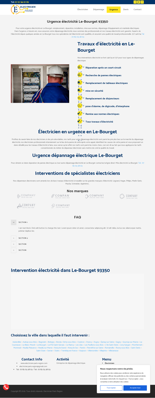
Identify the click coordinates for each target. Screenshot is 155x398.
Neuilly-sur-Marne (45, 347)
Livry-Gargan (125, 345)
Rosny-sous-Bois (122, 347)
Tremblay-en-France (69, 350)
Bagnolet (42, 342)
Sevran (50, 350)
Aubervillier (17, 342)
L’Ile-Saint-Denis (111, 345)
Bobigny (51, 342)
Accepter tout (135, 388)
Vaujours (82, 350)
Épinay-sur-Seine (107, 342)
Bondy (58, 342)
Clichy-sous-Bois (69, 342)
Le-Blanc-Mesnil (28, 345)
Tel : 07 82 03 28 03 (24, 369)
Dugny (96, 342)
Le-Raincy (70, 345)
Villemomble (93, 350)
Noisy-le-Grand (60, 347)
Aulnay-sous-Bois (30, 342)
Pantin (82, 347)
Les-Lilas (79, 345)
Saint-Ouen (40, 350)
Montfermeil (137, 345)
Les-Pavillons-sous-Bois (94, 345)
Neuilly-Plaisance (29, 347)
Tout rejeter (111, 388)
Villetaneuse (113, 350)
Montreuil (17, 347)
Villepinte (103, 350)
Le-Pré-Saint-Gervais (56, 345)
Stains (56, 350)
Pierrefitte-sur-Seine (95, 347)
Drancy (89, 342)
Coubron (81, 342)
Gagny (118, 342)
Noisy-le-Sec (73, 347)
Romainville (109, 347)
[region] (123, 379)
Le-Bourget (41, 345)
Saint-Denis (135, 347)
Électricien (109, 363)
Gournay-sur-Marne (130, 342)
